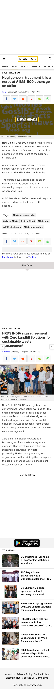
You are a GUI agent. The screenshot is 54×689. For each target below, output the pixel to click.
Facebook (7, 257)
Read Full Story (27, 475)
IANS (4, 92)
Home (5, 66)
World (24, 66)
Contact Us (28, 677)
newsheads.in (34, 684)
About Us (10, 674)
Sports (36, 66)
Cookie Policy (41, 674)
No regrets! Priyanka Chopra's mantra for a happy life (2, 347)
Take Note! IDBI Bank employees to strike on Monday (51, 347)
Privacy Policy (24, 674)
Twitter (32, 257)
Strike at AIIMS (10, 221)
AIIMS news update (33, 227)
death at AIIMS (28, 221)
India (14, 66)
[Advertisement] (27, 27)
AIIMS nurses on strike (24, 215)
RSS (18, 677)
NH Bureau (6, 352)
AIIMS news (43, 221)
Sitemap (10, 677)
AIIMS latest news (12, 227)
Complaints (42, 677)
